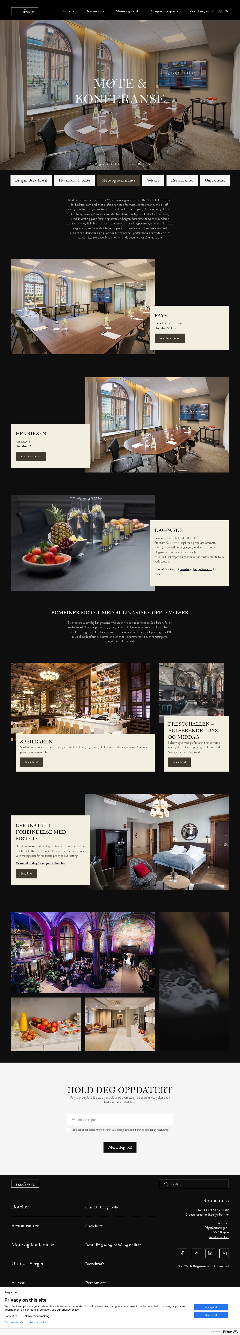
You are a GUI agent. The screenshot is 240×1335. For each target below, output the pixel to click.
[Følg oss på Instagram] (196, 1253)
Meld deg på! (120, 1147)
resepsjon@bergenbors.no (212, 1215)
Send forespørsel (169, 338)
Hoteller (69, 11)
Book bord (31, 762)
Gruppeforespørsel (165, 11)
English (9, 1292)
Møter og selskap (129, 11)
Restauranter (96, 11)
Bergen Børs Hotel (31, 180)
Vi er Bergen (199, 11)
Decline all (211, 1315)
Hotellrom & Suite (74, 180)
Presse (18, 1282)
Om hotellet (215, 180)
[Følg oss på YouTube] (224, 1253)
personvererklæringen (99, 1130)
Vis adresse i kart (219, 1237)
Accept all (211, 1307)
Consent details (13, 1322)
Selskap (153, 180)
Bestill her (26, 874)
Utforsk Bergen (28, 1263)
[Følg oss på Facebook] (182, 1253)
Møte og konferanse (118, 180)
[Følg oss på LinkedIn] (210, 1253)
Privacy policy (38, 1322)
